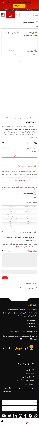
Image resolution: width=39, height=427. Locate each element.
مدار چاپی (30, 369)
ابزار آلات (30, 118)
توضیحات (17, 165)
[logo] (32, 15)
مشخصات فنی (28, 193)
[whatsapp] (35, 416)
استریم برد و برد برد (21, 118)
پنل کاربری (10, 14)
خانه (36, 118)
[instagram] (20, 416)
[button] (22, 62)
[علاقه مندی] (21, 33)
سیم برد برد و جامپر (13, 50)
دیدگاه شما (32, 251)
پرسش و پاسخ (19, 231)
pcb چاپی (30, 373)
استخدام (7, 10)
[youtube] (4, 416)
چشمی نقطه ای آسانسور (24, 380)
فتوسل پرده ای (28, 376)
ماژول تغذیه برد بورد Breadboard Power (31, 51)
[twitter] (9, 416)
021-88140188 (32, 320)
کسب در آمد (23, 10)
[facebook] (25, 416)
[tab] (19, 165)
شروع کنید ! (30, 10)
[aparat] (30, 416)
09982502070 (32, 323)
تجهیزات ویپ (28, 383)
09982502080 (32, 326)
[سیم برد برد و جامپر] (10, 40)
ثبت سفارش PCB (19, 6)
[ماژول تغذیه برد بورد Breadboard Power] (28, 40)
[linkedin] (15, 416)
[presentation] (35, 46)
